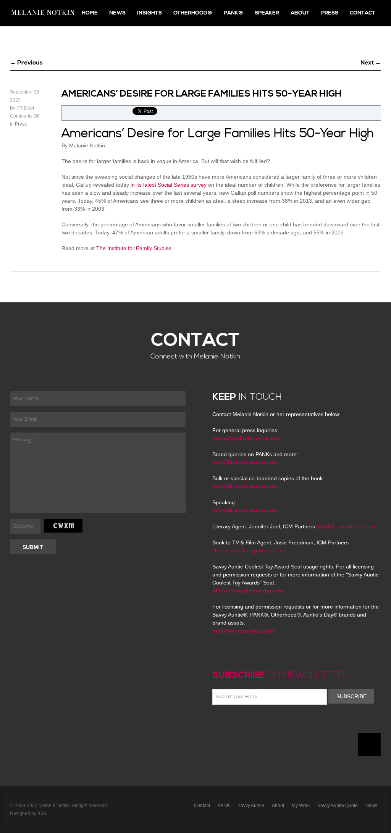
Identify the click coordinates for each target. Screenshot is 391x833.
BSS (42, 813)
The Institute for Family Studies (133, 248)
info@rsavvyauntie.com (243, 631)
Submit (33, 547)
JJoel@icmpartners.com (346, 526)
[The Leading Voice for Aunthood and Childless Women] (42, 13)
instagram (283, 722)
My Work (301, 805)
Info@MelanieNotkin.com (245, 462)
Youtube (261, 722)
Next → (370, 62)
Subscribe (351, 696)
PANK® (233, 13)
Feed (294, 722)
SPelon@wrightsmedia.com (248, 591)
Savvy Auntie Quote (337, 805)
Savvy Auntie (251, 805)
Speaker (267, 13)
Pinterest (250, 722)
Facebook (228, 722)
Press (329, 13)
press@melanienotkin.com (247, 438)
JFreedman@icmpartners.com (249, 550)
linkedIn (272, 722)
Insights (149, 13)
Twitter (239, 722)
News (117, 13)
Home (90, 13)
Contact (362, 13)
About (300, 13)
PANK (224, 805)
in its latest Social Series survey (169, 185)
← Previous (26, 62)
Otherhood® (192, 13)
